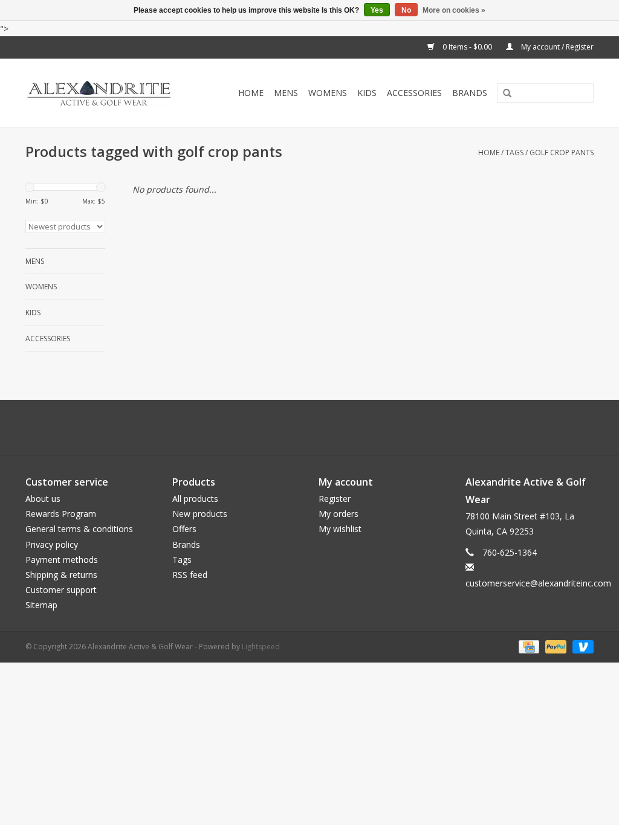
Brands (469, 92)
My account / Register (556, 47)
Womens (327, 92)
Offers (184, 528)
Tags (514, 152)
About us (42, 498)
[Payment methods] (527, 646)
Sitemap (41, 605)
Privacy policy (51, 544)
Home (251, 92)
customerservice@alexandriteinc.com (538, 583)
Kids (367, 92)
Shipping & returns (61, 574)
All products (195, 498)
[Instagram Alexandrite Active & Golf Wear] (342, 427)
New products (199, 513)
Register (335, 498)
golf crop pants (562, 152)
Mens (286, 92)
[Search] (503, 93)
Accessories (414, 92)
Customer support (61, 589)
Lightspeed (261, 646)
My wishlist (340, 528)
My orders (338, 513)
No (406, 10)
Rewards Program (60, 513)
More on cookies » (454, 10)
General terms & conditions (79, 528)
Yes (377, 10)
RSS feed (189, 574)
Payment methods (61, 559)
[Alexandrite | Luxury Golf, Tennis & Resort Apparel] (108, 93)
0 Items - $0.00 (467, 47)
